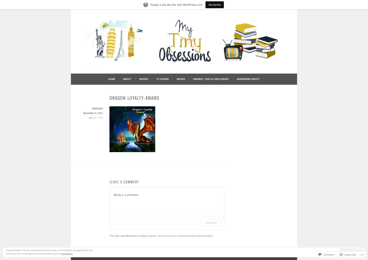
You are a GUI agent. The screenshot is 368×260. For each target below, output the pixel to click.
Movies (143, 79)
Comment (211, 222)
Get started (215, 4)
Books (181, 79)
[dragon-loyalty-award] (132, 151)
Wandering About (248, 79)
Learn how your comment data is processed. (185, 236)
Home (111, 79)
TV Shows (162, 79)
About (127, 79)
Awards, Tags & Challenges (211, 79)
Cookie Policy (67, 253)
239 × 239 (97, 117)
